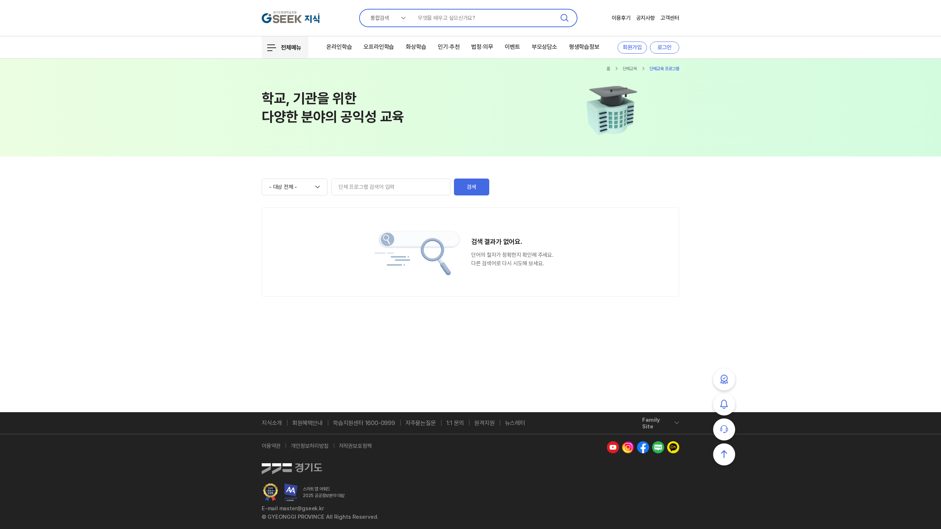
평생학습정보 (584, 46)
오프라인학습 (379, 46)
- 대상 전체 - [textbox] (283, 187)
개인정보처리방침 (309, 446)
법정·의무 (482, 46)
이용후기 (621, 18)
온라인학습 (339, 46)
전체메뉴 (291, 47)
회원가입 (632, 47)
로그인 (665, 47)
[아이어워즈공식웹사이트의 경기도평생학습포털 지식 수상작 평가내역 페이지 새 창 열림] (291, 492)
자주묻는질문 (420, 423)
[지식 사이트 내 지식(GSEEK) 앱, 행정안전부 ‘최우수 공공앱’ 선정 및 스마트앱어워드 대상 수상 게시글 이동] (270, 492)
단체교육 (630, 68)
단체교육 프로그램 (664, 68)
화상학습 (416, 46)
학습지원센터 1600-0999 (364, 423)
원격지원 (484, 423)
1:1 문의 (455, 423)
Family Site (651, 423)
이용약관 (271, 446)
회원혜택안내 (307, 423)
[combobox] (385, 18)
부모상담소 (544, 46)
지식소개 (272, 423)
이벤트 (512, 46)
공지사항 (645, 18)
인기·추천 (448, 46)
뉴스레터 (515, 423)
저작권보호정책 (355, 446)
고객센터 (670, 18)
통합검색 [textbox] (380, 18)
